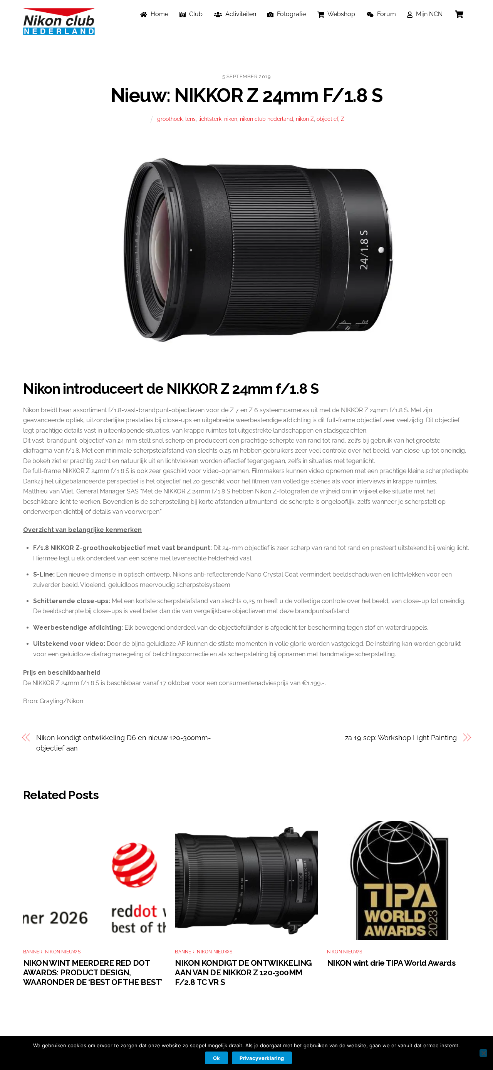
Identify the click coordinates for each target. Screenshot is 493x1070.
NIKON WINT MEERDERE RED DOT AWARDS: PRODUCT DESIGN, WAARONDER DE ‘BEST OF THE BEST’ (92, 972)
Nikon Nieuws (62, 952)
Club (195, 14)
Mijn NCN (428, 14)
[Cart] (459, 14)
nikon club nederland (266, 118)
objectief (327, 118)
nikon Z (305, 118)
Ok (216, 1058)
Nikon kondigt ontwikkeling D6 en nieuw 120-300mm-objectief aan (123, 743)
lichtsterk (209, 118)
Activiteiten (240, 14)
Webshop (340, 14)
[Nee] (483, 1053)
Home (158, 14)
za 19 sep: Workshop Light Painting (401, 738)
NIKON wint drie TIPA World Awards (391, 963)
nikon (230, 118)
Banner (32, 952)
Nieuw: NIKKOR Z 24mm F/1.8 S (246, 95)
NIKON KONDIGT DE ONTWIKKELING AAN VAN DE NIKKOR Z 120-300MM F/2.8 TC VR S (243, 972)
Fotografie (290, 14)
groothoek (170, 118)
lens (190, 118)
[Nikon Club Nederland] (59, 31)
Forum (386, 14)
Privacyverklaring (262, 1058)
